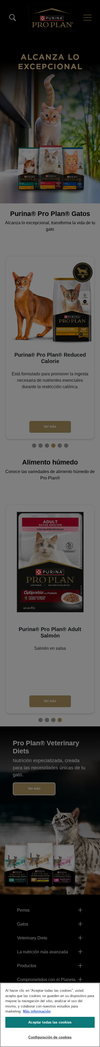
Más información (37, 1011)
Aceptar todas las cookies (49, 1022)
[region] (50, 1015)
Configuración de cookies (49, 1037)
